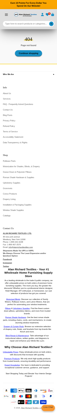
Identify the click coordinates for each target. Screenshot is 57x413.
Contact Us (8, 110)
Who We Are (8, 74)
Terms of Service (10, 131)
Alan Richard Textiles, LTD (32, 408)
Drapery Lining (9, 199)
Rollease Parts (9, 161)
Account (42, 14)
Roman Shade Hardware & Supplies (18, 177)
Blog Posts (7, 115)
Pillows (8, 308)
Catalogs (7, 215)
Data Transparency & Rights (15, 142)
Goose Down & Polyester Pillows (17, 172)
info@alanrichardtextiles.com (21, 247)
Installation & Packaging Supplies (17, 205)
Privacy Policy (9, 120)
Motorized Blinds (13, 299)
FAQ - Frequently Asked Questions (18, 104)
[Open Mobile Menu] (6, 14)
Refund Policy (9, 126)
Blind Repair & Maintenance (17, 336)
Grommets (7, 188)
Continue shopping (28, 53)
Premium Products (12, 359)
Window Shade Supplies (13, 210)
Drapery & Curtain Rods (14, 326)
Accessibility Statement (13, 137)
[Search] (51, 24)
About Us (7, 93)
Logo (25, 14)
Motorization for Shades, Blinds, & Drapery (21, 166)
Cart (52, 14)
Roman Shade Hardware (15, 317)
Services (7, 99)
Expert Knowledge (12, 365)
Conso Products (10, 194)
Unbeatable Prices (10, 352)
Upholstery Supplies (11, 183)
